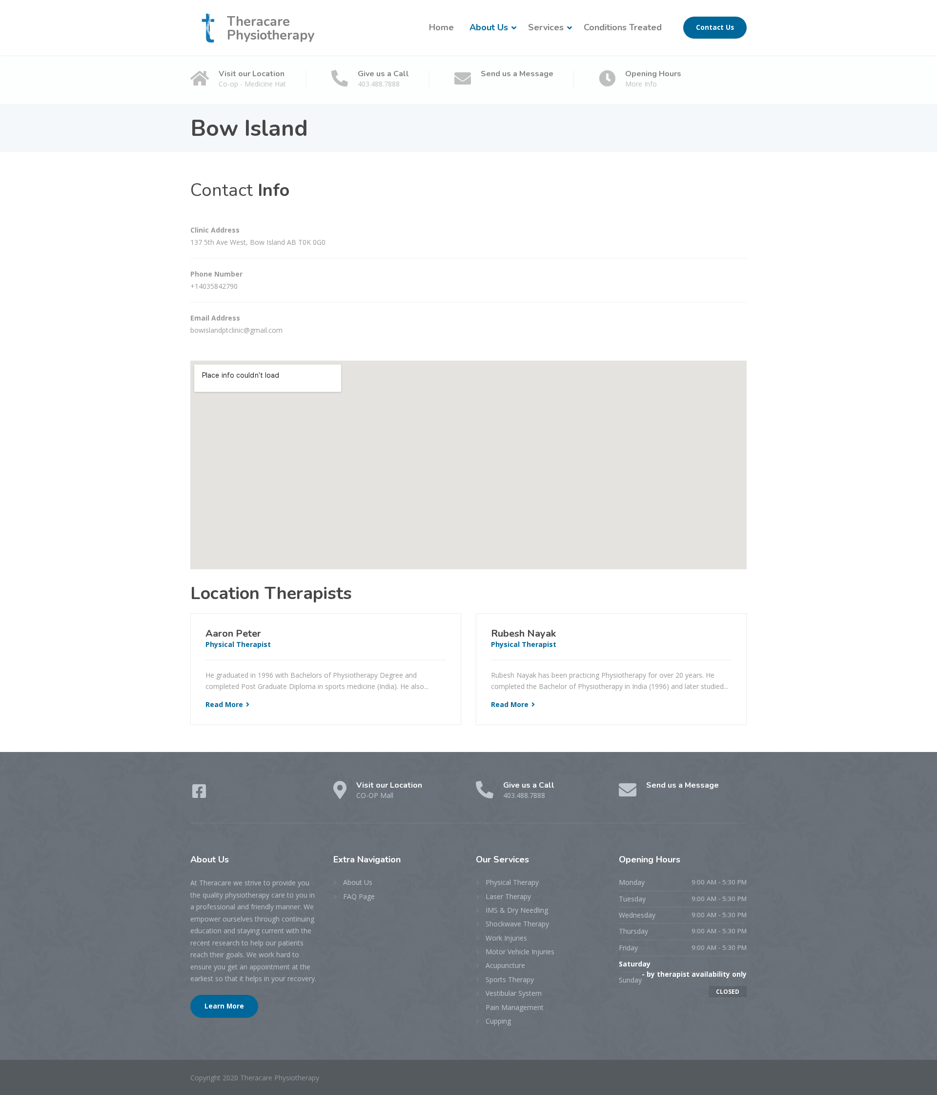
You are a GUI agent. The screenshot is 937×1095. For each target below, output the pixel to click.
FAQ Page (359, 896)
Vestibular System (514, 993)
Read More (224, 704)
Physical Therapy (512, 882)
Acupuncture (505, 965)
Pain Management (515, 1007)
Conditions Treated (623, 27)
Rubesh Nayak (523, 633)
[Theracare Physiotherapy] (208, 27)
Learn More (224, 1006)
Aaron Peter (233, 633)
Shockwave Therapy (517, 923)
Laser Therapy (508, 896)
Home (441, 27)
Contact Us (715, 27)
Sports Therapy (510, 979)
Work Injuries (506, 938)
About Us (488, 27)
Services (546, 27)
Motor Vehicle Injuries (520, 951)
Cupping (498, 1021)
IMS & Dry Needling (517, 910)
